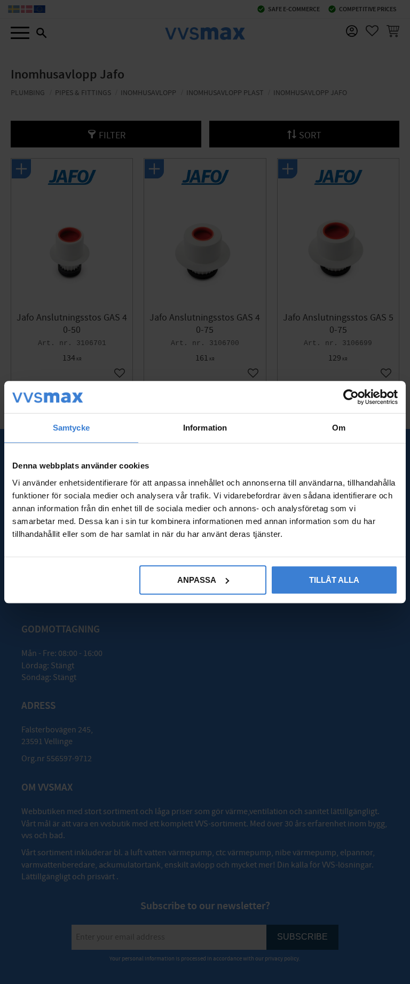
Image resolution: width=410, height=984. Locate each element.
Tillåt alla (334, 579)
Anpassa (196, 579)
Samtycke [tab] (71, 427)
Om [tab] (338, 427)
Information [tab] (205, 427)
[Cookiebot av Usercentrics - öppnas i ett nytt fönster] (351, 397)
